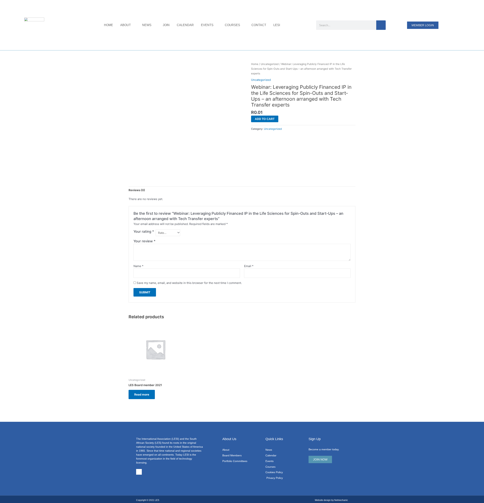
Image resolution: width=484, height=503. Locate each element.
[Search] (381, 25)
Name (138, 266)
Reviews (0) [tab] (137, 190)
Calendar (185, 25)
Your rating (143, 231)
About (125, 25)
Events (207, 25)
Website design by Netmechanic (331, 500)
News (146, 25)
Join (166, 25)
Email (249, 266)
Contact (258, 25)
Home (108, 25)
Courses (232, 25)
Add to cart (265, 119)
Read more (141, 394)
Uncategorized (270, 64)
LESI (276, 25)
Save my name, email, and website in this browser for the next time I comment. (189, 283)
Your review (144, 241)
